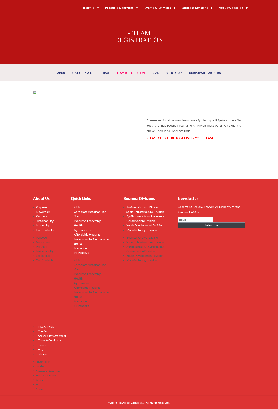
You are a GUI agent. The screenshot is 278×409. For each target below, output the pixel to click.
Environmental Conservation (92, 239)
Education (80, 248)
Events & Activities (157, 7)
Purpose (41, 207)
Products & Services (119, 7)
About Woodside (231, 7)
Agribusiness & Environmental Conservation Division (145, 218)
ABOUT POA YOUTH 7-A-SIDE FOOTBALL (84, 73)
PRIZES (155, 73)
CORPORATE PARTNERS (205, 73)
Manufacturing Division (141, 230)
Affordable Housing (87, 234)
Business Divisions (195, 7)
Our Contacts (45, 230)
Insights (88, 7)
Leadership (43, 225)
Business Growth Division (142, 207)
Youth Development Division (144, 225)
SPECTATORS (174, 73)
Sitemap (42, 354)
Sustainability (45, 221)
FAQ (40, 349)
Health (78, 225)
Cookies (42, 331)
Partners (41, 216)
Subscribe (211, 225)
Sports (78, 243)
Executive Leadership (87, 221)
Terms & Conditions (49, 340)
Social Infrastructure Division (145, 211)
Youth (77, 216)
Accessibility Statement (52, 335)
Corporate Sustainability (90, 211)
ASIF (77, 207)
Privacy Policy (46, 326)
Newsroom (43, 211)
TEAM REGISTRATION (131, 73)
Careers (42, 344)
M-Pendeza (81, 252)
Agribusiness (82, 230)
